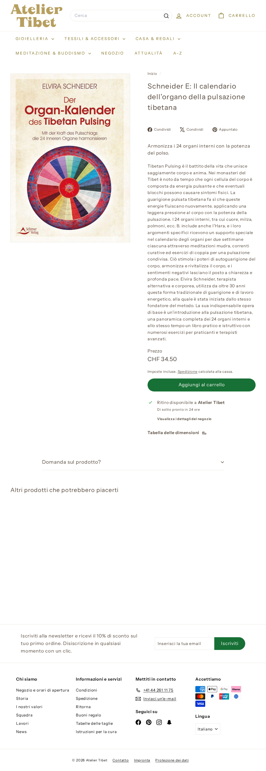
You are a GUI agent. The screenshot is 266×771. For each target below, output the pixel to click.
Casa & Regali (156, 38)
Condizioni (86, 690)
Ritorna (83, 706)
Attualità (149, 53)
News (21, 731)
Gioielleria (33, 38)
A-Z (177, 53)
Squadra (24, 715)
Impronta (142, 760)
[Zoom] (70, 158)
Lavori (22, 723)
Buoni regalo (88, 715)
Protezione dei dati (172, 760)
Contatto (120, 760)
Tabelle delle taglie (94, 723)
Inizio (153, 73)
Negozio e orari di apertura (42, 690)
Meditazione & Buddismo (51, 53)
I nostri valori (29, 706)
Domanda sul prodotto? (71, 462)
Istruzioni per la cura (96, 731)
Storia (22, 698)
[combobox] (121, 15)
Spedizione (188, 371)
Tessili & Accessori (92, 38)
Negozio (112, 53)
